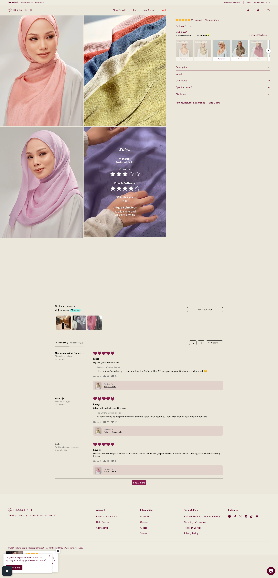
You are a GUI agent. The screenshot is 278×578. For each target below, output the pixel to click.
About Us (145, 516)
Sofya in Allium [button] (110, 471)
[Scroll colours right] (268, 50)
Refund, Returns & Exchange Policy (202, 516)
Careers (144, 522)
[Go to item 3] (94, 323)
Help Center (102, 522)
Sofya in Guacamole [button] (113, 432)
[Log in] (258, 10)
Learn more (14, 567)
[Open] (7, 571)
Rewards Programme (106, 516)
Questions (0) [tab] (76, 343)
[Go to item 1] (63, 323)
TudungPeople (21, 548)
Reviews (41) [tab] (62, 343)
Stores (143, 533)
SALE (163, 10)
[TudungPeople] (20, 10)
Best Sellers (149, 10)
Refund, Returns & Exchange (190, 102)
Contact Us (102, 527)
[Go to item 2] (79, 323)
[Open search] (192, 342)
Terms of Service (193, 527)
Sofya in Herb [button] (110, 386)
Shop (134, 10)
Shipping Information (195, 522)
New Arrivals (119, 10)
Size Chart (214, 102)
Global (143, 527)
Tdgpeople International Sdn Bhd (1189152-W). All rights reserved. (55, 548)
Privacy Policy (191, 533)
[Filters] (201, 342)
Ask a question (205, 309)
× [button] (50, 556)
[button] (248, 10)
